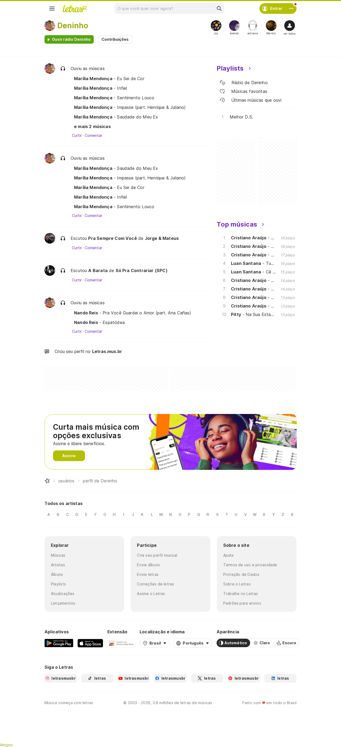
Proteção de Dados (241, 574)
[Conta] (291, 8)
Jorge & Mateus (162, 238)
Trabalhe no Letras (240, 593)
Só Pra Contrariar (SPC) (142, 270)
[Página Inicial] (47, 480)
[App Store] (90, 643)
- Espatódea (99, 322)
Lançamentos (63, 603)
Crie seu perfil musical (157, 555)
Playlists (58, 584)
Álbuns (57, 574)
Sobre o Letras (237, 584)
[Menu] (51, 8)
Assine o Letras (151, 593)
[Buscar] (219, 8)
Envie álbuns (148, 565)
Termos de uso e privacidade (250, 565)
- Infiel (100, 88)
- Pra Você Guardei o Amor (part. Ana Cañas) (132, 312)
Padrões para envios (242, 603)
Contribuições (115, 39)
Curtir (77, 135)
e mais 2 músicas (92, 126)
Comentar (93, 135)
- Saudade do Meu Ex (116, 117)
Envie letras (148, 574)
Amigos (6, 744)
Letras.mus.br (107, 351)
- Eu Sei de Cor (109, 78)
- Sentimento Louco (114, 97)
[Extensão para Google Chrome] (121, 643)
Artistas (58, 565)
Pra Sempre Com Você (112, 238)
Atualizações (63, 593)
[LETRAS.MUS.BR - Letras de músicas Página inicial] (74, 8)
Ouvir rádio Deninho (71, 39)
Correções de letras (155, 584)
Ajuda (228, 555)
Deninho (72, 25)
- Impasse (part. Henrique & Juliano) (130, 107)
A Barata (97, 270)
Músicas (58, 555)
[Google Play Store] (58, 643)
